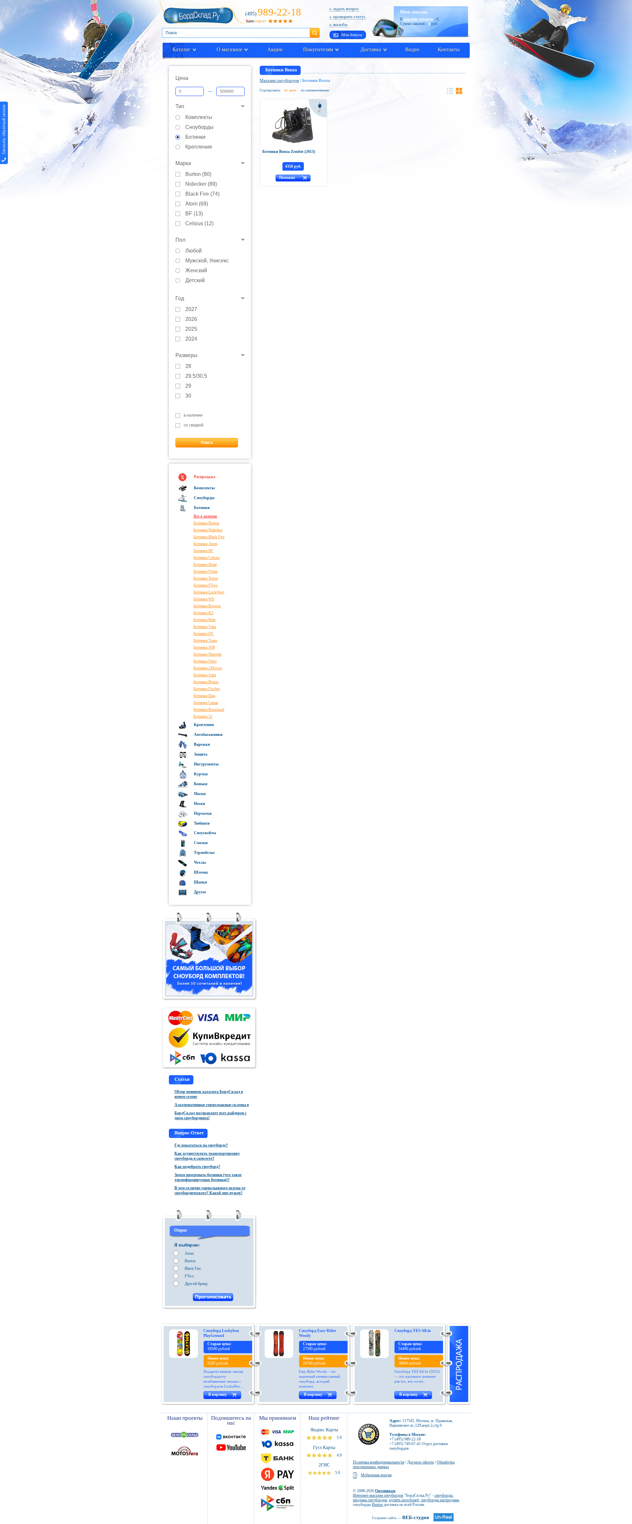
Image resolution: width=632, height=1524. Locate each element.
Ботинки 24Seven (208, 668)
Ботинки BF (203, 550)
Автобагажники (208, 734)
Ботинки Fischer (207, 689)
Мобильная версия (376, 1475)
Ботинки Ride (205, 619)
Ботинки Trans (205, 640)
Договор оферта (420, 1462)
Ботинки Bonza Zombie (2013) (288, 151)
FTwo (189, 1276)
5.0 (339, 1437)
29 (188, 386)
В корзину (217, 1394)
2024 (191, 339)
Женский (196, 270)
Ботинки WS (204, 599)
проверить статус (349, 16)
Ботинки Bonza (206, 682)
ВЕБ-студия (400, 1517)
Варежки (201, 744)
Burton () (198, 174)
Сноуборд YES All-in (412, 1330)
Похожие (287, 177)
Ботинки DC (204, 633)
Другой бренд (196, 1283)
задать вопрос (346, 8)
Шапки (200, 882)
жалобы (340, 24)
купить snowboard (404, 1500)
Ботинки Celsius (207, 557)
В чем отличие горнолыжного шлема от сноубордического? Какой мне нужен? (210, 1190)
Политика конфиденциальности (378, 1462)
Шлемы (200, 872)
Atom (189, 1253)
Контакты (449, 49)
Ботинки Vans (205, 626)
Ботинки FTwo (206, 585)
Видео (412, 49)
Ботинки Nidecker (208, 530)
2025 (191, 329)
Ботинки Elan (204, 695)
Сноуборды (199, 127)
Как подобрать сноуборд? (197, 1166)
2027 (191, 309)
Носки (199, 803)
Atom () (196, 204)
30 (188, 396)
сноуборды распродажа (440, 1500)
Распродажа (204, 476)
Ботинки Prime (206, 571)
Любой (193, 251)
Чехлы (199, 862)
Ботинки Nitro (205, 661)
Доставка (370, 49)
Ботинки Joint (205, 675)
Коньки (200, 784)
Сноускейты (204, 833)
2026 (191, 319)
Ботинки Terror (206, 578)
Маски (199, 793)
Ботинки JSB (204, 647)
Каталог (181, 49)
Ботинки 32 (203, 716)
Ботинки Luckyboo (209, 592)
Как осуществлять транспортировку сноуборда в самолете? (207, 1156)
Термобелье (204, 852)
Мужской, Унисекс (207, 260)
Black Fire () (202, 194)
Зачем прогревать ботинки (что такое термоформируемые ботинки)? (208, 1177)
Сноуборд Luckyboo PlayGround (221, 1333)
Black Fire (193, 1268)
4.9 (339, 1455)
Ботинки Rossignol (209, 709)
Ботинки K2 (203, 613)
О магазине (229, 49)
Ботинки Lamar (206, 702)
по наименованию (315, 90)
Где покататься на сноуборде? (201, 1145)
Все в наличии (205, 516)
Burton (190, 1261)
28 (188, 366)
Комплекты (198, 117)
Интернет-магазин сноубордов (378, 1495)
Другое (199, 892)
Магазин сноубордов (279, 80)
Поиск (315, 30)
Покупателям (318, 49)
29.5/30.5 (196, 376)
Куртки (200, 774)
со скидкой (193, 425)
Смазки (200, 842)
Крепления (198, 147)
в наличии (193, 415)
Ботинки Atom (205, 544)
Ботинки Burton (206, 523)
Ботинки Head (205, 564)
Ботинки (195, 137)
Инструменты (206, 764)
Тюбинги (201, 823)
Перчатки (202, 813)
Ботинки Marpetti (208, 654)
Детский (195, 280)
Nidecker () (201, 184)
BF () (194, 213)
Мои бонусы (351, 35)
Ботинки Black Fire (209, 537)
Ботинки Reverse (207, 606)
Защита (200, 754)
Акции (275, 49)
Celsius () (199, 223)
